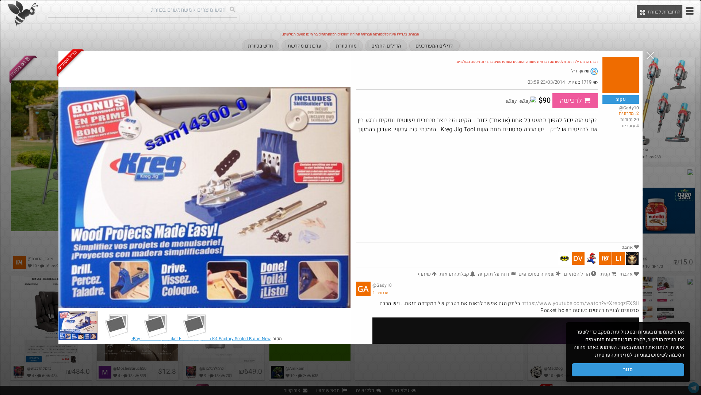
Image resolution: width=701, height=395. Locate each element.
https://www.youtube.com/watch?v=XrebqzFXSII (580, 303)
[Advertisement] (497, 187)
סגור (628, 369)
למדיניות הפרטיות (613, 355)
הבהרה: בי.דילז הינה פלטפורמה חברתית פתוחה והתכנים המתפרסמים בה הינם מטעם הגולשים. (527, 61)
